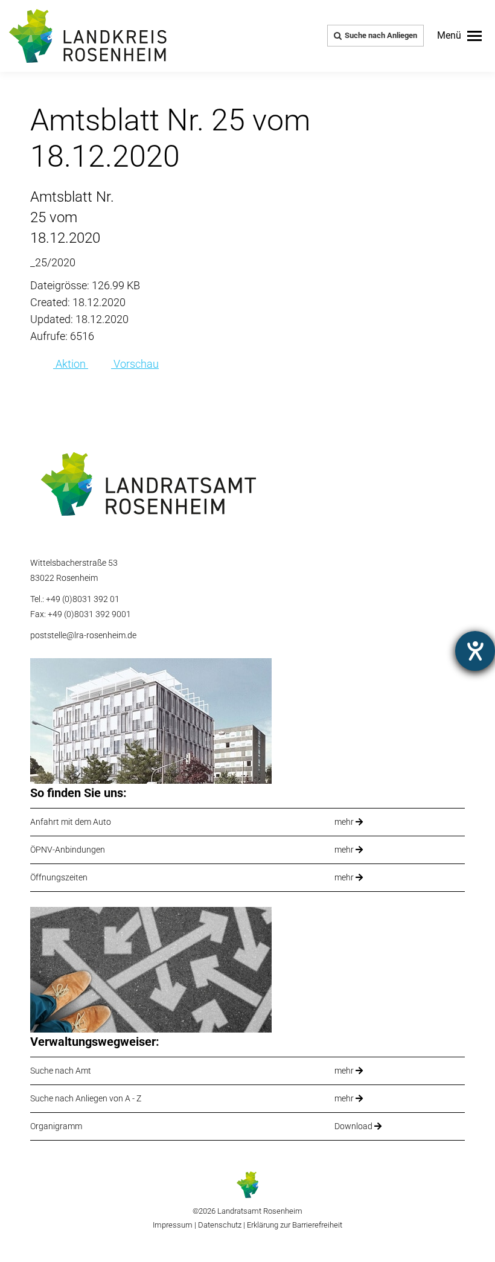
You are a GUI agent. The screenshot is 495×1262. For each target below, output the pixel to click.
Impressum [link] (173, 1224)
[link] (459, 36)
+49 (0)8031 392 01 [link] (83, 599)
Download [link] (354, 1126)
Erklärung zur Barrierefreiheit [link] (293, 1224)
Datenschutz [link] (219, 1224)
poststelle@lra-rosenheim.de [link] (83, 635)
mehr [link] (345, 822)
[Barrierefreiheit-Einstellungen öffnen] (475, 651)
